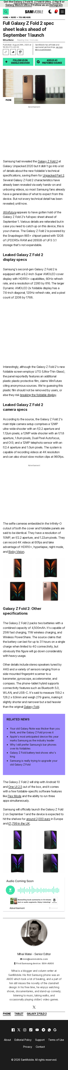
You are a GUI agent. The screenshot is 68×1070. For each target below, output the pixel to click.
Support (40, 1039)
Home (5, 18)
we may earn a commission (49, 48)
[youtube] (37, 1030)
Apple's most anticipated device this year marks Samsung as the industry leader (34, 738)
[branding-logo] (34, 11)
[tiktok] (31, 1030)
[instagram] (24, 1030)
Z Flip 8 (56, 1)
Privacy (27, 1046)
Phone (7, 1014)
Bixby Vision (16, 551)
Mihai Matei (8, 40)
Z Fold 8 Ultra (42, 1)
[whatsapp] (49, 1030)
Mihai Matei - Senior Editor (34, 954)
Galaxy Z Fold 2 (48, 161)
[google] (54, 1030)
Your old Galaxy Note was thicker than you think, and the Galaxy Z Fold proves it (35, 730)
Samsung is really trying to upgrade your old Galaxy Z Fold (33, 762)
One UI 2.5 (15, 787)
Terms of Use (56, 1039)
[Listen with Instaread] (20, 52)
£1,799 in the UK (19, 823)
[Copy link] (6, 52)
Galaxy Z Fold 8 (23, 1)
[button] (6, 12)
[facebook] (13, 1030)
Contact (40, 1046)
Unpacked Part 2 (53, 175)
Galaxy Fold (31, 707)
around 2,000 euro (38, 819)
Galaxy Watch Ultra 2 (18, 4)
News (13, 18)
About (7, 1039)
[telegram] (43, 1030)
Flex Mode (14, 796)
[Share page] (13, 52)
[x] (18, 1030)
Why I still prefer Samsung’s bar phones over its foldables (33, 746)
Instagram (56, 4)
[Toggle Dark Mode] (49, 12)
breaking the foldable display (38, 395)
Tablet (19, 1014)
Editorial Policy (23, 1039)
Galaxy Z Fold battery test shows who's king (33, 754)
